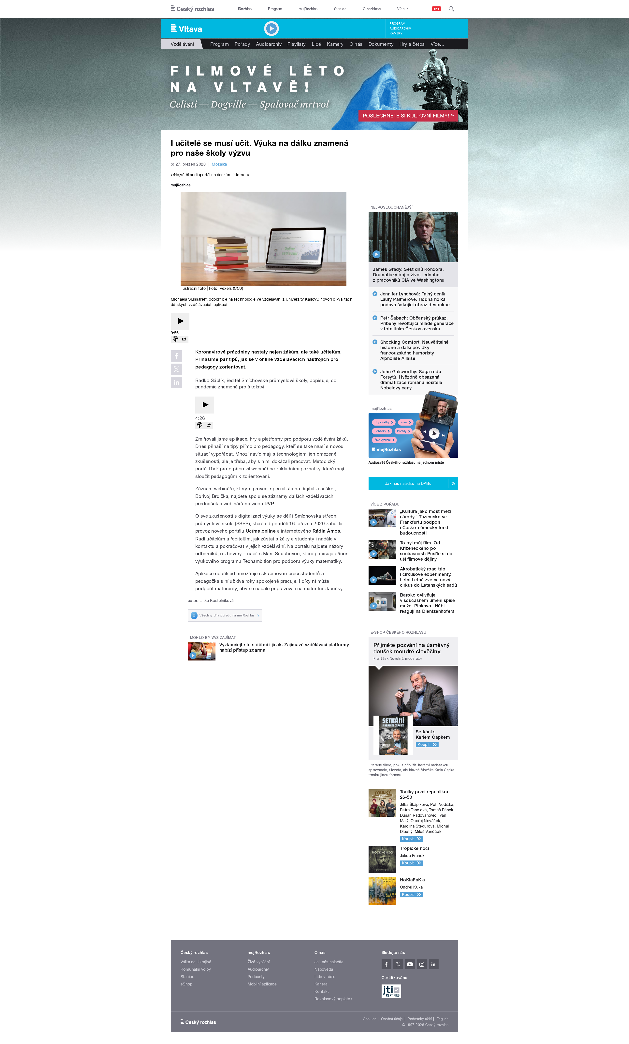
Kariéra (320, 984)
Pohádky (380, 431)
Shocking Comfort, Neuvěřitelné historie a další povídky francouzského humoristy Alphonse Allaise (414, 350)
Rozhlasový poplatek (333, 999)
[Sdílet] (184, 339)
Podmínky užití (420, 1019)
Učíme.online (261, 531)
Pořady (242, 44)
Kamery (396, 33)
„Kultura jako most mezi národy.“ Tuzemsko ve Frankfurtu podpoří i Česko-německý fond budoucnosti (425, 522)
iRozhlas (245, 9)
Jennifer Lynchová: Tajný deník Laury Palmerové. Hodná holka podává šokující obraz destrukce (415, 299)
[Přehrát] (180, 321)
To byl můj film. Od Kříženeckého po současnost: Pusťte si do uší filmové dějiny (426, 551)
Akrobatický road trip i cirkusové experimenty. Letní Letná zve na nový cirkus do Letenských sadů (428, 577)
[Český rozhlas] (192, 9)
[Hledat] (451, 9)
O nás (356, 44)
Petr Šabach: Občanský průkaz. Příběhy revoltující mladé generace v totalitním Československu (417, 323)
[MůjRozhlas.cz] (180, 185)
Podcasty (256, 976)
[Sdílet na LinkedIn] (176, 382)
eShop (186, 984)
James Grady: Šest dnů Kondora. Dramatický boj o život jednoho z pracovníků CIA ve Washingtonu (408, 275)
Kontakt (321, 991)
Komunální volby (196, 969)
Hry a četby (381, 422)
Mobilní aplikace (262, 984)
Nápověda (323, 969)
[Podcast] (175, 339)
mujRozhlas (308, 9)
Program (275, 9)
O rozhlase (372, 9)
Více (438, 44)
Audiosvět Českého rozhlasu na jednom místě (406, 462)
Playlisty (296, 44)
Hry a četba (412, 44)
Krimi (403, 422)
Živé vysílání (382, 440)
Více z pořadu (385, 504)
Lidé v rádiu (325, 976)
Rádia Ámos (326, 531)
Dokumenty (381, 44)
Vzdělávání (182, 44)
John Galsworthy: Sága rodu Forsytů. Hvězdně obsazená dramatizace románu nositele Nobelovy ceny (411, 379)
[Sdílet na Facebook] (176, 356)
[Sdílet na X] (176, 369)
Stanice (340, 9)
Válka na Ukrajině (196, 962)
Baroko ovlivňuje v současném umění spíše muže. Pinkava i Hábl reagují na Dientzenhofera (427, 603)
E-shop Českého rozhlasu (399, 632)
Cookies (369, 1019)
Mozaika (219, 164)
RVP (269, 503)
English (442, 1019)
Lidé (316, 44)
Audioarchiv (400, 28)
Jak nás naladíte (329, 962)
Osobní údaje (392, 1019)
